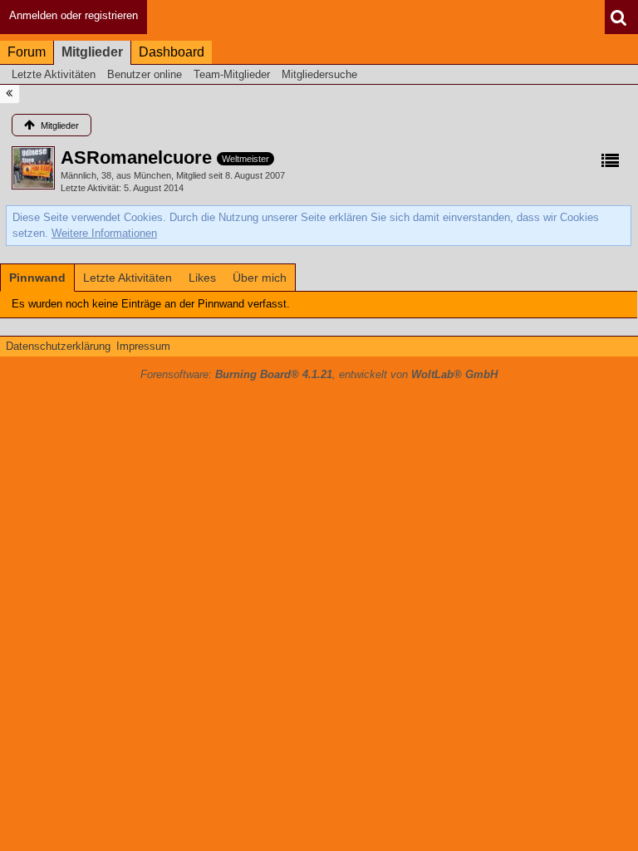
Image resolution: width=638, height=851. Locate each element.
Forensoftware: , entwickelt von (319, 374)
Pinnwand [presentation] (37, 277)
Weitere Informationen (104, 233)
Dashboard (171, 52)
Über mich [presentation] (260, 277)
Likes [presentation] (202, 277)
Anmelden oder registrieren (73, 15)
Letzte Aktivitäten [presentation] (127, 277)
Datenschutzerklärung (58, 346)
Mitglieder (92, 52)
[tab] (37, 277)
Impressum (143, 346)
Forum (26, 52)
